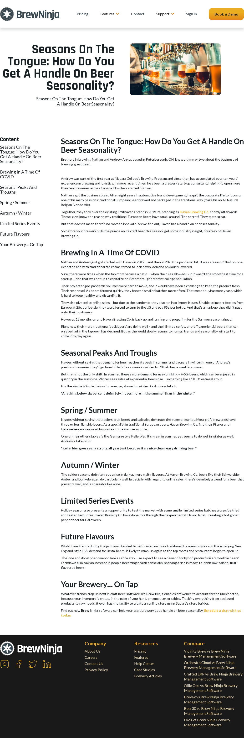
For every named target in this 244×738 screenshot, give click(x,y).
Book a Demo (226, 14)
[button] (110, 14)
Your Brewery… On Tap (21, 244)
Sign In (191, 13)
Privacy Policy (96, 669)
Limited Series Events (20, 223)
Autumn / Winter (15, 213)
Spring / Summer (15, 202)
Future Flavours (15, 234)
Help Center (144, 663)
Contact (137, 13)
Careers (91, 657)
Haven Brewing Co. (194, 212)
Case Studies (144, 669)
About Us (92, 651)
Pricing (82, 13)
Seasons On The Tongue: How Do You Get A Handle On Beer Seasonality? (20, 154)
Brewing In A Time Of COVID (20, 174)
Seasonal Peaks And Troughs (18, 189)
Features (141, 657)
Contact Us (94, 663)
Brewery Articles (148, 676)
